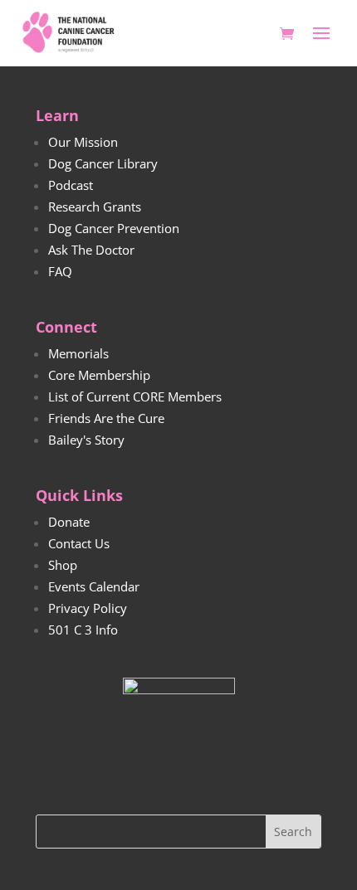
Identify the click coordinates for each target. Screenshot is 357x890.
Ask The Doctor (91, 249)
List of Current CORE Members (135, 396)
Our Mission (83, 142)
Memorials (78, 353)
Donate (69, 521)
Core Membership (99, 375)
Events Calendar (93, 586)
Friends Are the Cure (106, 418)
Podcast (70, 185)
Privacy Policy (87, 608)
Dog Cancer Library (103, 163)
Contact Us (79, 543)
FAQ (60, 271)
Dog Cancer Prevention (113, 228)
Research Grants (94, 206)
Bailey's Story (86, 439)
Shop (62, 565)
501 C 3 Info (83, 629)
